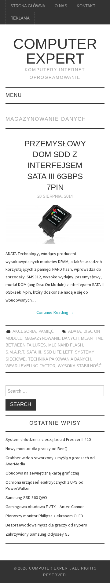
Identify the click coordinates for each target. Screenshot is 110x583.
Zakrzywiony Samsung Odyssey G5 (38, 534)
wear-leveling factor (30, 366)
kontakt (86, 6)
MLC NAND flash (65, 345)
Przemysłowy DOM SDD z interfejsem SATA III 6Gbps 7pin (55, 165)
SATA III (34, 352)
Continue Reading (55, 312)
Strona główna (27, 6)
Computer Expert (55, 51)
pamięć (46, 331)
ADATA (74, 331)
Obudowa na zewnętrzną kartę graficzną (42, 473)
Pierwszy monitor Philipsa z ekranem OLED (44, 516)
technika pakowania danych (59, 359)
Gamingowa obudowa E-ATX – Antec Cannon (45, 506)
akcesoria (24, 331)
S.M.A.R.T (15, 352)
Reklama (20, 18)
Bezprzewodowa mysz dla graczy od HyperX (46, 525)
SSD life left (58, 352)
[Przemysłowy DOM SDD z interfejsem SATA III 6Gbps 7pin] (55, 224)
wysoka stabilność (79, 366)
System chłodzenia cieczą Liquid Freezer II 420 (48, 439)
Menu (14, 95)
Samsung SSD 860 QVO (26, 497)
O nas (61, 6)
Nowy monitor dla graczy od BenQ (37, 448)
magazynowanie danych (52, 338)
